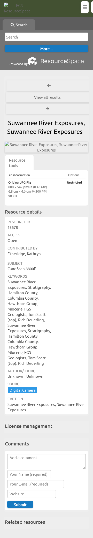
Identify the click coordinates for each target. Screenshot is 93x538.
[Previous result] (49, 85)
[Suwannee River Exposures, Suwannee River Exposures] (46, 147)
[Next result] (48, 109)
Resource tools (17, 162)
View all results (47, 97)
